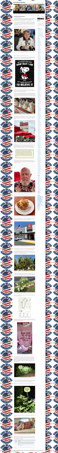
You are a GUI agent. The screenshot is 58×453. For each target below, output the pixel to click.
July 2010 (39, 155)
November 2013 (39, 131)
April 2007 (39, 173)
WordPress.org (39, 210)
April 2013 (39, 135)
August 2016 (39, 111)
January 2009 (39, 166)
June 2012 (39, 141)
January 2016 (39, 115)
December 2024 (39, 50)
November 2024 (39, 51)
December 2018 (39, 94)
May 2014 (39, 127)
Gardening (39, 182)
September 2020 (39, 81)
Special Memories (40, 11)
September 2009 (39, 161)
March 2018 (39, 99)
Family (38, 180)
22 (42, 24)
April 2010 (39, 157)
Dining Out (39, 178)
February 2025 (39, 49)
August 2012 (39, 140)
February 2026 (39, 42)
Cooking (38, 177)
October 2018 (39, 95)
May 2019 (39, 91)
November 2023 (39, 58)
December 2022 (39, 65)
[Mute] (42, 18)
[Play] (38, 18)
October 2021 (39, 73)
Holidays (38, 201)
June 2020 (39, 83)
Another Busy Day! (39, 31)
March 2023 (39, 63)
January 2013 (39, 137)
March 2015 (39, 121)
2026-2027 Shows (15, 12)
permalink (15, 447)
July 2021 (39, 75)
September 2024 (39, 52)
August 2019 (39, 89)
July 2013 (39, 133)
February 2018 (39, 100)
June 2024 (39, 54)
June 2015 (39, 119)
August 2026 (39, 38)
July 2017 (39, 104)
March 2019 (39, 92)
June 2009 (39, 163)
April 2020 (39, 84)
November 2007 (39, 169)
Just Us (38, 184)
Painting (42, 202)
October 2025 (39, 44)
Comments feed (39, 209)
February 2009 (39, 165)
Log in (38, 208)
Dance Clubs (29, 11)
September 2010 (39, 154)
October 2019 (39, 88)
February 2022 (39, 71)
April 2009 (39, 164)
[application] (40, 18)
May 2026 (39, 40)
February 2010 (39, 158)
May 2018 (39, 98)
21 (41, 24)
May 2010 (39, 156)
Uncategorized (39, 188)
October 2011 (39, 146)
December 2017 (39, 101)
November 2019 (39, 87)
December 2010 (39, 152)
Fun (41, 199)
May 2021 (39, 76)
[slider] (43, 18)
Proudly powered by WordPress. (40, 451)
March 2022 (39, 70)
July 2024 (39, 53)
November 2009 (39, 160)
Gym (38, 183)
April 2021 (39, 77)
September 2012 (39, 139)
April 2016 (39, 113)
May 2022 (39, 69)
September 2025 (39, 45)
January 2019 (39, 93)
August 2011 (39, 147)
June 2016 (39, 112)
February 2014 (39, 129)
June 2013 (39, 134)
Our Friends (32, 11)
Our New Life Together (36, 11)
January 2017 (39, 108)
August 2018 (39, 96)
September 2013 (39, 132)
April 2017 (39, 106)
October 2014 (39, 124)
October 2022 (39, 66)
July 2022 (39, 68)
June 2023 (39, 61)
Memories (39, 185)
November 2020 (39, 80)
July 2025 (39, 46)
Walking (38, 205)
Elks (38, 179)
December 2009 (39, 159)
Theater (38, 187)
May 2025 (39, 47)
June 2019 (39, 90)
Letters (43, 201)
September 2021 (39, 74)
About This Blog (25, 11)
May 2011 (39, 149)
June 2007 (39, 172)
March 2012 (39, 143)
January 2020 (39, 86)
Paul (21, 17)
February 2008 (39, 167)
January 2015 (39, 122)
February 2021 (39, 78)
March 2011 (39, 150)
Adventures (39, 196)
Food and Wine (40, 199)
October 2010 (39, 153)
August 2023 (39, 60)
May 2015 (39, 120)
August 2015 (39, 118)
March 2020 (39, 85)
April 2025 (39, 48)
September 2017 (39, 103)
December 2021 (39, 72)
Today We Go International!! (40, 32)
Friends (38, 181)
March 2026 (39, 41)
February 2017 (39, 107)
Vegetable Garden (39, 189)
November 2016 (39, 109)
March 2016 (39, 114)
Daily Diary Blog (19, 11)
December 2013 (39, 130)
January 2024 (39, 57)
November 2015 (39, 116)
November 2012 (39, 138)
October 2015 (39, 117)
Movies (38, 186)
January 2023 (39, 64)
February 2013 (39, 136)
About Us (22, 11)
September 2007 (39, 170)
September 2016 (39, 110)
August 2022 (39, 67)
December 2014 (39, 123)
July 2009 (39, 162)
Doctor (42, 197)
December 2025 (39, 43)
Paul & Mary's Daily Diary (19, 2)
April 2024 (39, 55)
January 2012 (39, 144)
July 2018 (39, 97)
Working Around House (40, 190)
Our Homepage (15, 11)
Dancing (41, 196)
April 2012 (39, 142)
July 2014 (39, 126)
